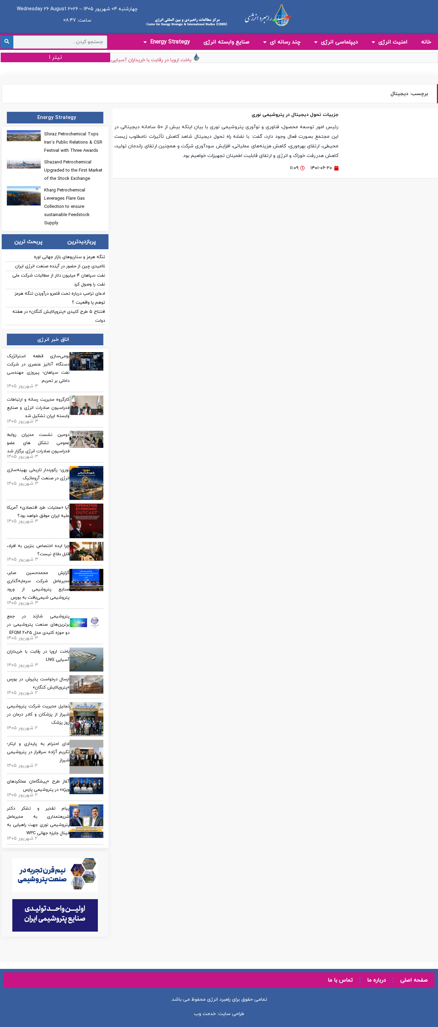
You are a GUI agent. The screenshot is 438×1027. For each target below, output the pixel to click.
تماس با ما (340, 980)
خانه (426, 42)
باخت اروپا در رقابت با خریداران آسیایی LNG (153, 60)
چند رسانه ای (285, 42)
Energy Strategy (170, 42)
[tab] (81, 241)
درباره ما (376, 980)
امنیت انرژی (393, 42)
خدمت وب (205, 1014)
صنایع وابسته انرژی (226, 42)
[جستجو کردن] (6, 42)
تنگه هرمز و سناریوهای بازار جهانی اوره (69, 257)
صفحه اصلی (414, 980)
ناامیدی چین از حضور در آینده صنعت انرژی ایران (60, 266)
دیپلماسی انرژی (339, 42)
